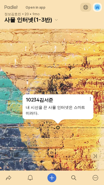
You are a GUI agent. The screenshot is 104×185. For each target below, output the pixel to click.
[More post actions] (86, 101)
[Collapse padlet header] (56, 19)
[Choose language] (85, 7)
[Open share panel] (8, 177)
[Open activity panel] (30, 177)
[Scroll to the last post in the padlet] (95, 156)
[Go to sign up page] (97, 7)
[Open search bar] (73, 178)
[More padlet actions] (95, 177)
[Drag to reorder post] (58, 128)
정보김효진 (12, 14)
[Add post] (51, 177)
